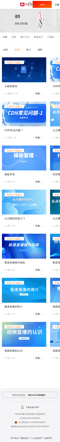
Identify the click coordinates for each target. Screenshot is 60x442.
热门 (28, 49)
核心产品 (24, 36)
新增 (17, 49)
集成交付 (38, 36)
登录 (42, 4)
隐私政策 (24, 438)
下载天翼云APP (32, 407)
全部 (14, 36)
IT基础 (50, 36)
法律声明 (48, 438)
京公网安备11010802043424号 (32, 422)
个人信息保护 (36, 438)
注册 (57, 4)
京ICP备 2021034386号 (30, 418)
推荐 (40, 49)
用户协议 (14, 438)
